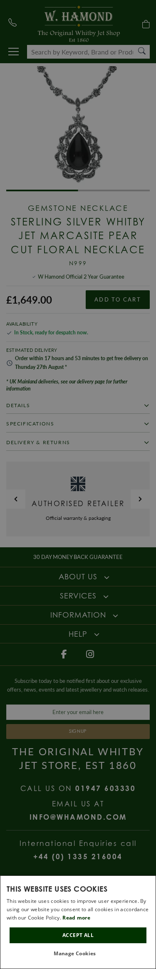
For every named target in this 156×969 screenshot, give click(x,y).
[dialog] (78, 922)
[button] (78, 954)
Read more (76, 917)
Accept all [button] (78, 935)
